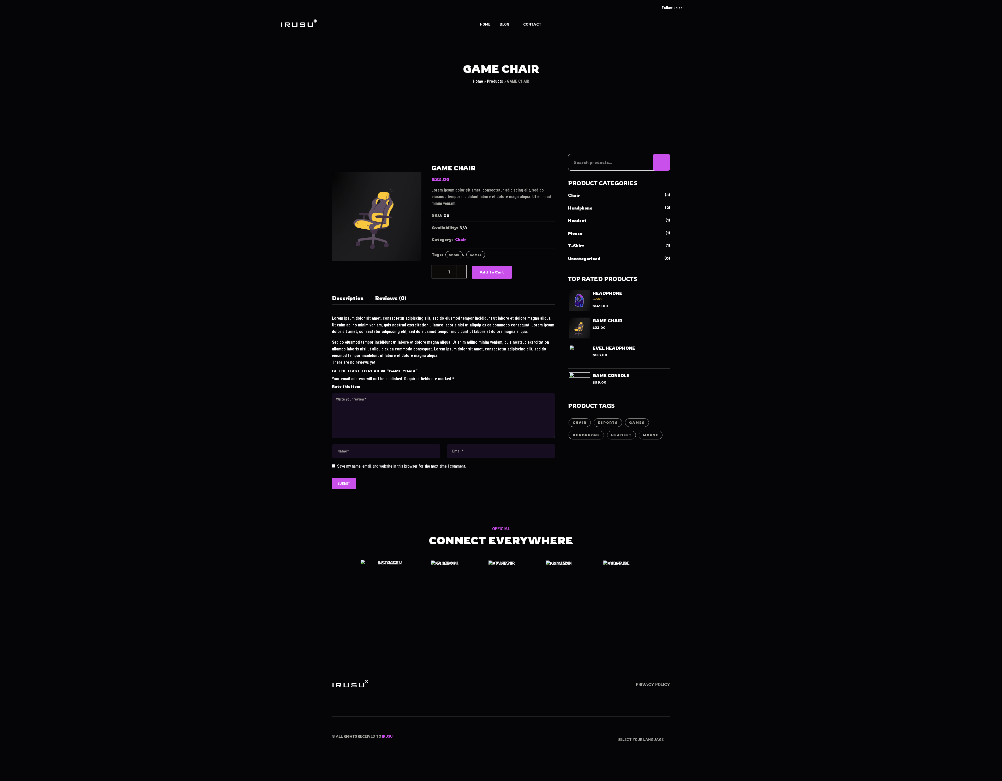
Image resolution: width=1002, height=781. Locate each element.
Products (495, 81)
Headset (577, 220)
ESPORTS (608, 423)
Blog (504, 24)
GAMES (476, 255)
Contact (532, 24)
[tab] (347, 299)
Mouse (575, 233)
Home (485, 24)
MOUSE (650, 435)
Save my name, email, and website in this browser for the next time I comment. (401, 466)
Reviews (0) (390, 298)
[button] (718, 24)
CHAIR (454, 255)
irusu (387, 736)
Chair (460, 239)
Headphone (580, 208)
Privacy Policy (653, 684)
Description (347, 298)
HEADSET (621, 435)
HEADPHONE (586, 435)
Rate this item (346, 386)
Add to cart (492, 272)
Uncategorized (584, 259)
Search (661, 162)
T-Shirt (576, 246)
